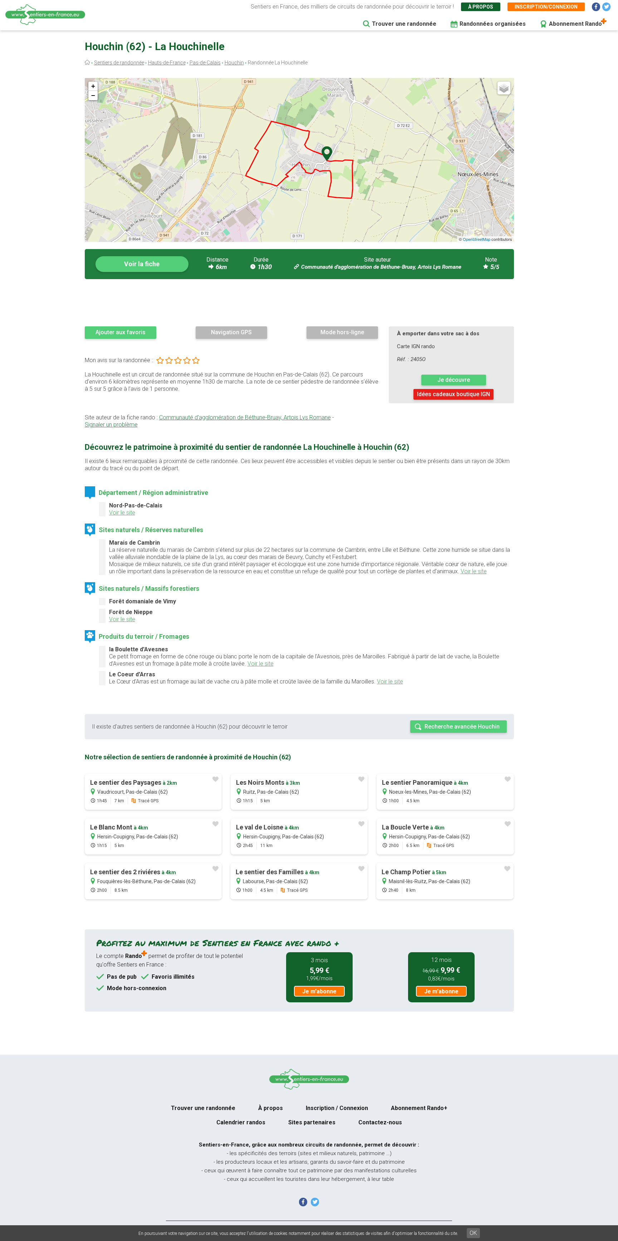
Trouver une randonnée (404, 23)
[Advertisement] (299, 302)
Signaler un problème (111, 424)
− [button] (93, 95)
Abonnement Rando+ (419, 1108)
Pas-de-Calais (205, 62)
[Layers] (503, 88)
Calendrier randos (240, 1122)
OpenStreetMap (476, 239)
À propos (480, 7)
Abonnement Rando (575, 23)
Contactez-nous (380, 1122)
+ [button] (93, 86)
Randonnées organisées (493, 23)
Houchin (234, 62)
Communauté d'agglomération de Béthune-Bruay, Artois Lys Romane (381, 267)
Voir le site (122, 512)
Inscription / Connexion (337, 1108)
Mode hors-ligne (342, 332)
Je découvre (453, 379)
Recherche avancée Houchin (462, 726)
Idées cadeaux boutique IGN (453, 394)
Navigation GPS (231, 332)
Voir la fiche (142, 264)
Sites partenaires (311, 1122)
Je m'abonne (319, 991)
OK (473, 1233)
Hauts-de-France (167, 62)
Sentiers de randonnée (119, 62)
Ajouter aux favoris (120, 332)
